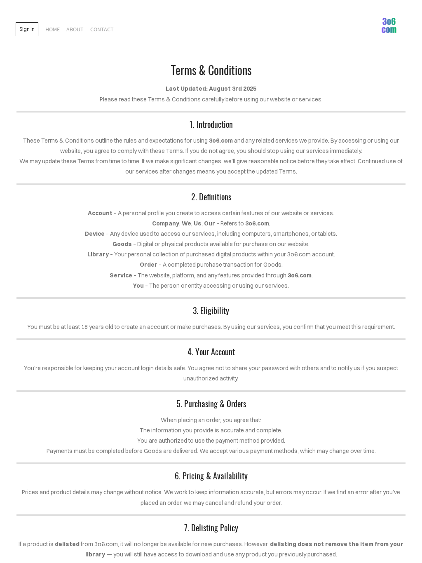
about (75, 29)
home (52, 29)
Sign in (27, 29)
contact (102, 29)
